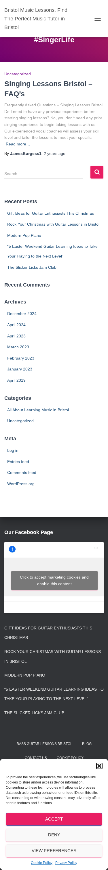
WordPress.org (21, 483)
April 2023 (16, 336)
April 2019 (16, 380)
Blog (87, 744)
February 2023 (20, 358)
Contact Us (36, 758)
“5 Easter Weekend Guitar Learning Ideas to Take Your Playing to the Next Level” (54, 694)
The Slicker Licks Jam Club (31, 267)
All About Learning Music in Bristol (38, 410)
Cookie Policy (41, 863)
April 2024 (16, 324)
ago (54, 153)
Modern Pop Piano (24, 235)
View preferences (54, 850)
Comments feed (21, 472)
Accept (54, 819)
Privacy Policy (66, 863)
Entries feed (18, 461)
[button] (99, 766)
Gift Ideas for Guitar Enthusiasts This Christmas (50, 213)
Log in (12, 450)
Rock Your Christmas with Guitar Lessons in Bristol (53, 224)
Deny (54, 834)
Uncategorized (17, 74)
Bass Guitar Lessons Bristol (44, 744)
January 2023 (19, 369)
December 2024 (22, 313)
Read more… (18, 144)
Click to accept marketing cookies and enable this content (54, 580)
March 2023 (18, 347)
